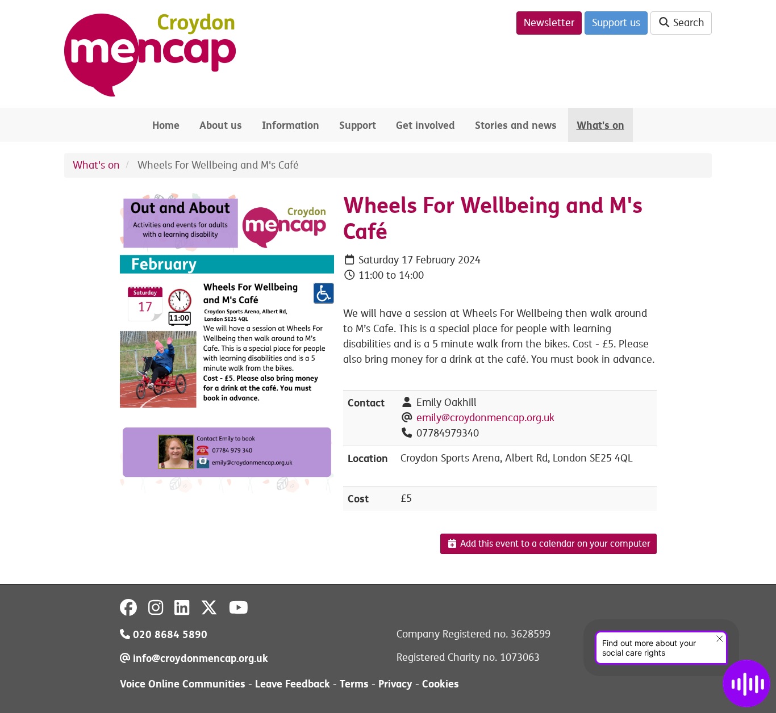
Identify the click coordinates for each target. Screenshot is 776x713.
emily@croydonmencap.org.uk (485, 418)
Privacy (395, 683)
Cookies (440, 683)
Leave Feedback (292, 683)
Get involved (425, 125)
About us (220, 125)
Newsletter (549, 22)
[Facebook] (128, 608)
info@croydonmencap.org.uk (199, 658)
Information (290, 125)
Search (687, 22)
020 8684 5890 (168, 634)
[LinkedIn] (181, 608)
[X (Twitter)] (209, 608)
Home (166, 125)
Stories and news (516, 125)
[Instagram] (155, 608)
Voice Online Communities (182, 683)
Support (357, 125)
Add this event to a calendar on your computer (554, 544)
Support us (616, 22)
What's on (600, 125)
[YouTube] (238, 608)
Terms (354, 683)
